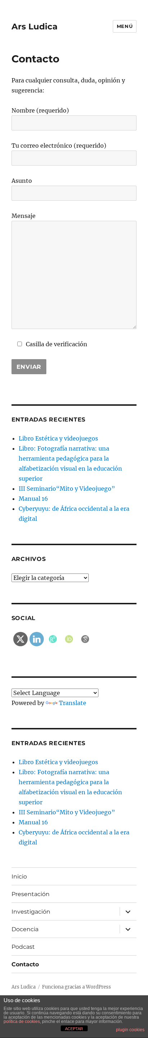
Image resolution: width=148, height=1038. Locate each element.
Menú (125, 26)
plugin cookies (130, 1029)
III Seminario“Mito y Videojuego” (67, 488)
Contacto (25, 964)
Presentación (30, 894)
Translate (72, 702)
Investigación (30, 911)
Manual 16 (33, 498)
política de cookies (22, 1021)
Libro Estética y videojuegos (58, 438)
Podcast (23, 946)
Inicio (19, 876)
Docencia (24, 929)
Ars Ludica (34, 27)
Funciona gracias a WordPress (76, 987)
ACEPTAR (74, 1029)
